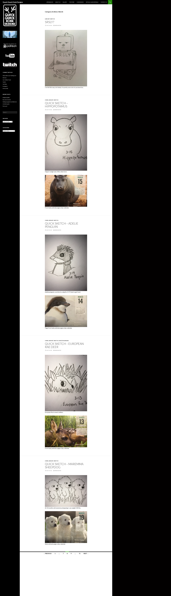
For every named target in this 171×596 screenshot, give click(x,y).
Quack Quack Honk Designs (13, 2)
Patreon (5, 77)
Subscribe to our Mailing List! (9, 75)
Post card (5, 106)
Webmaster (58, 25)
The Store (71, 2)
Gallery (65, 2)
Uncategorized (64, 340)
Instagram (5, 86)
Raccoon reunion (7, 99)
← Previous (47, 553)
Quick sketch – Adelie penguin (61, 225)
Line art (47, 19)
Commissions (80, 2)
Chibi (46, 100)
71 (79, 553)
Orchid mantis (6, 104)
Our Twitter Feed (7, 80)
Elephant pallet (6, 97)
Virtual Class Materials (92, 2)
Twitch (4, 82)
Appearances (49, 2)
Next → (86, 553)
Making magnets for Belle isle (10, 102)
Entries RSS (5, 88)
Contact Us (104, 2)
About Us (57, 2)
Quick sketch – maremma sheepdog (64, 465)
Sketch (52, 19)
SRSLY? (49, 22)
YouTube (5, 84)
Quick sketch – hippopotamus (56, 104)
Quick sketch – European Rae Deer (64, 345)
